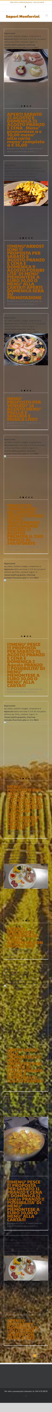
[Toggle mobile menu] (46, 15)
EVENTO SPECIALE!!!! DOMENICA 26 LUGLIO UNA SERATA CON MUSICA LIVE (22, 1329)
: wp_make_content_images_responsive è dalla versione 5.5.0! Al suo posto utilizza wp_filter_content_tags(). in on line (25, 40)
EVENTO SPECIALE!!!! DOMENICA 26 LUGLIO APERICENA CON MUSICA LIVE (25, 937)
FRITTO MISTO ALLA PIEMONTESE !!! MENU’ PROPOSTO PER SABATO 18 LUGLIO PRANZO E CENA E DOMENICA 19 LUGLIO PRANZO (25, 1065)
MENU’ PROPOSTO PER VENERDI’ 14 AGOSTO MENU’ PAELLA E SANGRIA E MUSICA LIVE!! (24, 408)
